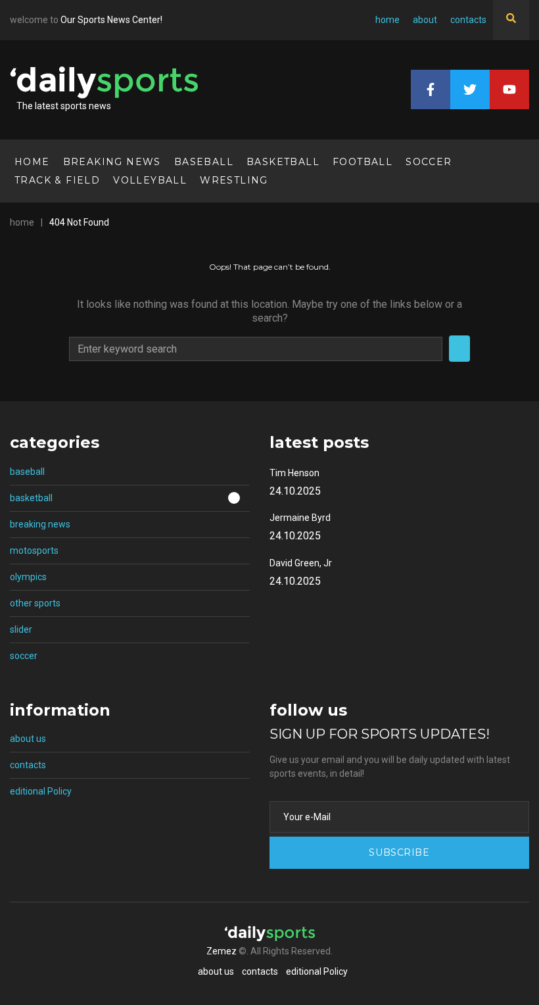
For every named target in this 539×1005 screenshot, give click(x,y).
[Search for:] (255, 349)
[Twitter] (470, 89)
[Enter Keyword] (511, 20)
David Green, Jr (301, 563)
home (22, 222)
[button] (130, 499)
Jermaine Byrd (300, 517)
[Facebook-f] (430, 89)
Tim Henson (294, 473)
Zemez (221, 951)
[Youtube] (509, 89)
